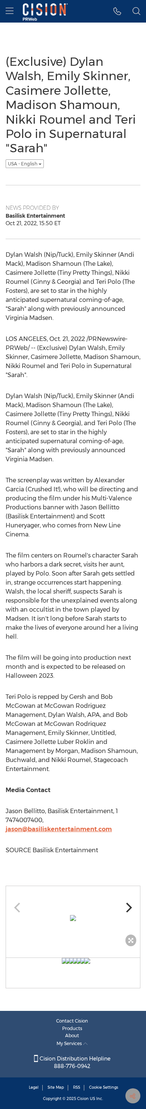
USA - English (23, 164)
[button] (117, 11)
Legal (34, 1087)
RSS (76, 1087)
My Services (70, 1043)
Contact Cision (72, 1021)
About (72, 1035)
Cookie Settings (103, 1087)
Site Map (56, 1087)
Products (72, 1028)
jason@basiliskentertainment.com (59, 829)
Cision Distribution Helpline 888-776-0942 (74, 1062)
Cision (83, 1098)
